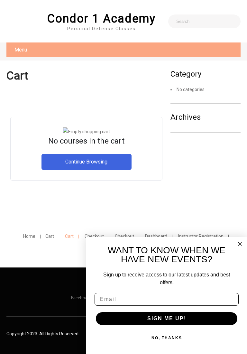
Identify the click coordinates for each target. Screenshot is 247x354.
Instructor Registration (201, 236)
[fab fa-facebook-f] (28, 21)
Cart (49, 236)
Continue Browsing (86, 162)
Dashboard (156, 236)
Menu (20, 50)
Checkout (94, 236)
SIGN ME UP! (166, 318)
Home (29, 236)
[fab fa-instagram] (13, 21)
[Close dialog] (240, 244)
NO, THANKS (166, 338)
